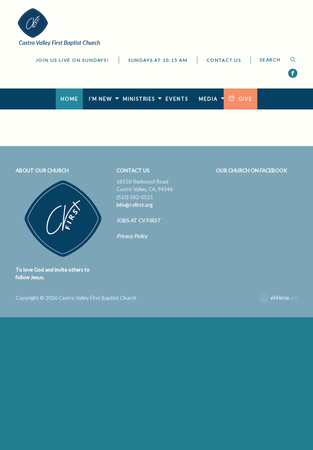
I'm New (100, 99)
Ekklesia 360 (278, 299)
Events (177, 99)
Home (69, 99)
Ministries (139, 99)
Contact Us (224, 60)
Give (246, 99)
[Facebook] (292, 73)
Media (208, 99)
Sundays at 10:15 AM (158, 60)
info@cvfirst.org (134, 205)
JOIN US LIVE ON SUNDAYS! (73, 60)
